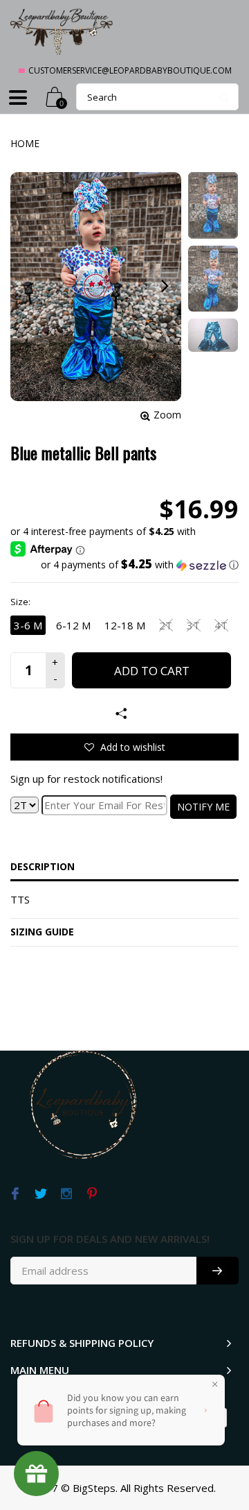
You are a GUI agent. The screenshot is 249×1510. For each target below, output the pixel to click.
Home (24, 143)
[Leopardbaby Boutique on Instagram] (66, 1194)
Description (42, 866)
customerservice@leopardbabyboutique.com (130, 70)
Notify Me (203, 806)
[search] (157, 96)
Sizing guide (42, 931)
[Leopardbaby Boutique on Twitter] (40, 1194)
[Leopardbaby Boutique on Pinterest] (91, 1194)
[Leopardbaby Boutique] (62, 31)
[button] (124, 565)
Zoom (167, 414)
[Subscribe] (217, 1270)
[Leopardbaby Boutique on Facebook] (14, 1194)
